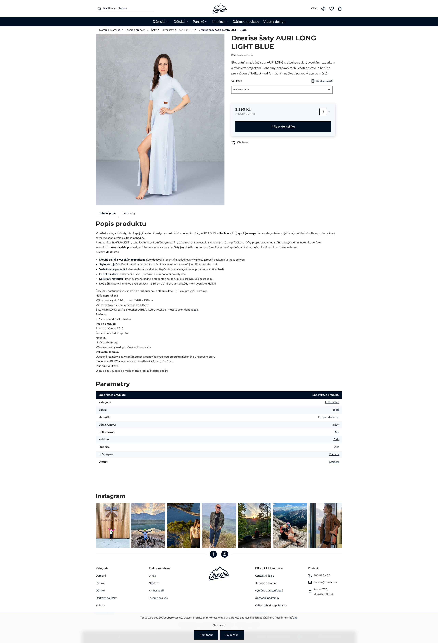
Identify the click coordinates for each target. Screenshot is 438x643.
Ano (336, 447)
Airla (336, 439)
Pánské (100, 583)
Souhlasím (232, 635)
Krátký (335, 425)
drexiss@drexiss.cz (325, 582)
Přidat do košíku (283, 126)
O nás (152, 576)
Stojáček (334, 462)
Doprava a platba (265, 583)
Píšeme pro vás (158, 598)
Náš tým (154, 583)
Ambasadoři (156, 590)
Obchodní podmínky (267, 598)
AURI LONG (332, 402)
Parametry (129, 213)
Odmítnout (206, 635)
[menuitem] (161, 21)
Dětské (100, 590)
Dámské (334, 454)
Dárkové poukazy (106, 598)
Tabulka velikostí (324, 81)
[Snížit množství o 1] (317, 112)
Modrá (335, 410)
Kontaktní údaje (264, 576)
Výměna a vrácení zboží (269, 590)
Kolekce (101, 605)
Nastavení (219, 625)
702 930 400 (321, 575)
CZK (314, 8)
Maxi (336, 432)
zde (295, 618)
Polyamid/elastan (328, 417)
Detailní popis (107, 213)
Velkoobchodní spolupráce (271, 605)
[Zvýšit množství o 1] (329, 112)
